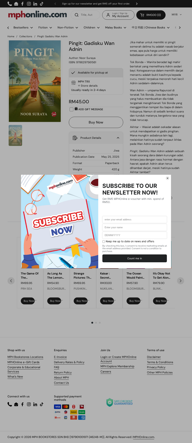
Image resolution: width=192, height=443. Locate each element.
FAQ (56, 367)
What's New (15, 376)
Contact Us (61, 383)
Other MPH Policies (160, 372)
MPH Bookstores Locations (25, 357)
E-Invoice (60, 357)
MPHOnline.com (143, 437)
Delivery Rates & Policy (69, 362)
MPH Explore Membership (117, 366)
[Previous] (11, 280)
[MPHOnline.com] (38, 15)
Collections (25, 36)
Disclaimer (154, 357)
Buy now (29, 301)
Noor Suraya (87, 58)
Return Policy (63, 372)
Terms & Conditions (160, 362)
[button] (151, 15)
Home (11, 36)
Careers (105, 371)
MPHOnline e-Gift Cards (24, 362)
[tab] (88, 86)
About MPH (61, 377)
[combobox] (85, 14)
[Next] (180, 280)
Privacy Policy (156, 367)
